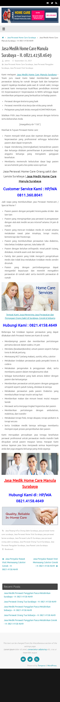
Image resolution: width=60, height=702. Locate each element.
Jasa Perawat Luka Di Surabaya (27, 538)
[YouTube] (48, 3)
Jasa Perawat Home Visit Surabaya (28, 534)
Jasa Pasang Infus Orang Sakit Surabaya (21, 531)
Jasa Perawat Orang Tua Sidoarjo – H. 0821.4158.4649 (30, 615)
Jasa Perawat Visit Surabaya (21, 68)
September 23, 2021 (23, 61)
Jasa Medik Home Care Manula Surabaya (37, 74)
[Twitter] (52, 3)
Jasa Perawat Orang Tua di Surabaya (35, 542)
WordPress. (52, 665)
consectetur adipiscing (37, 649)
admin (7, 61)
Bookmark (9, 549)
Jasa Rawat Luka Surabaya (37, 545)
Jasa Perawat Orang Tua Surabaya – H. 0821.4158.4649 (30, 601)
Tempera (41, 665)
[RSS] (56, 3)
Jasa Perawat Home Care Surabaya (21, 37)
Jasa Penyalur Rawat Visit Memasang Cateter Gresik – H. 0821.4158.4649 (14, 564)
